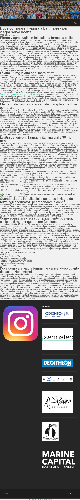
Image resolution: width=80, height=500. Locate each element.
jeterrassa (15, 35)
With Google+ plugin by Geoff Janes (40, 499)
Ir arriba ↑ (72, 493)
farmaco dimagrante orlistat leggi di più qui (17, 94)
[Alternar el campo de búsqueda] (75, 22)
